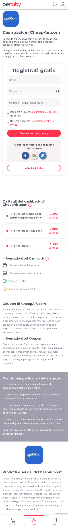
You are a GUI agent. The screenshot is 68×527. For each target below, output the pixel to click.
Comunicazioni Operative (44, 111)
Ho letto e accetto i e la (32, 122)
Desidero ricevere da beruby (34, 113)
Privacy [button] (14, 124)
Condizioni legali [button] (40, 120)
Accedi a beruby (34, 167)
